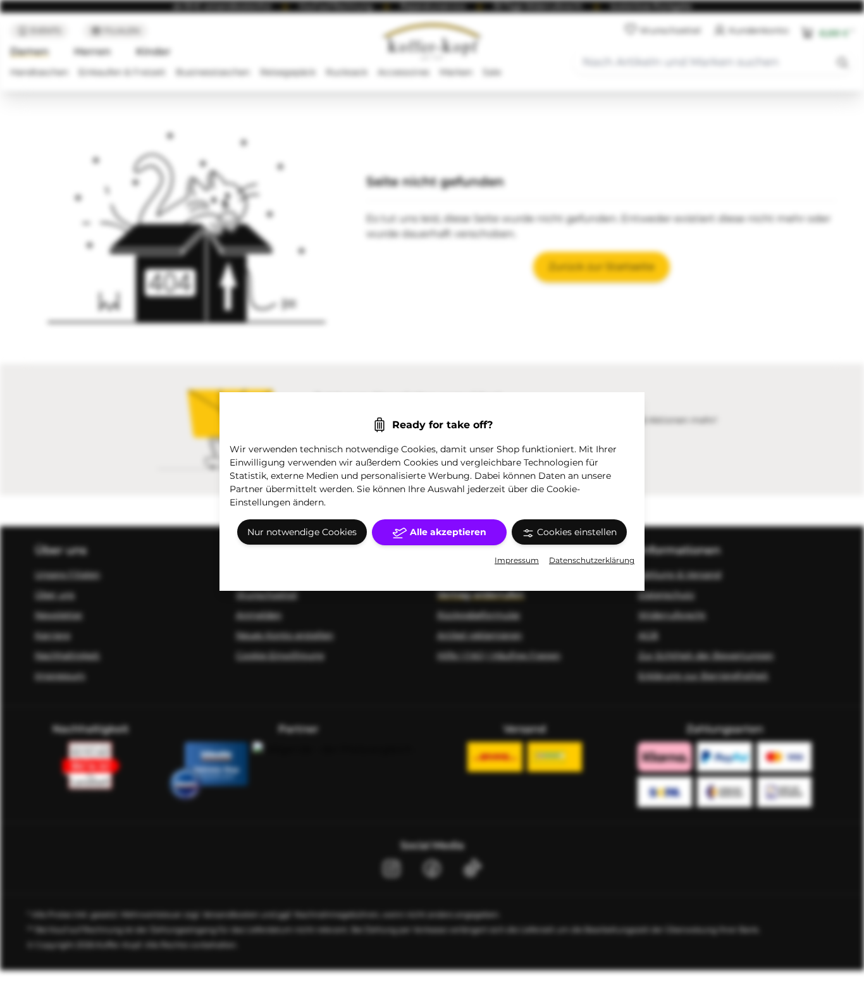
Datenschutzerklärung (591, 560)
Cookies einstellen (575, 532)
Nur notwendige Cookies (302, 532)
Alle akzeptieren (446, 532)
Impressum (517, 560)
